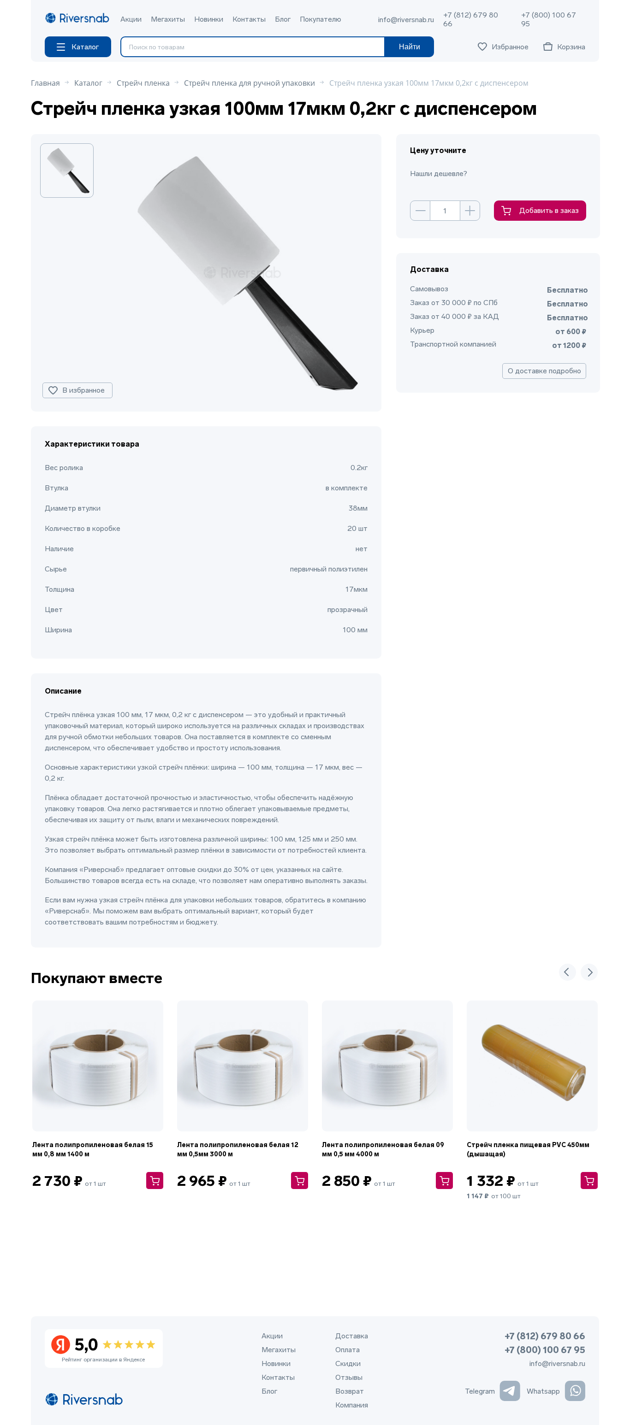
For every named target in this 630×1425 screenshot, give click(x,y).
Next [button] (589, 972)
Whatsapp (543, 1391)
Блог (283, 19)
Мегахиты (168, 19)
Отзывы (349, 1377)
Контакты (249, 19)
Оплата (347, 1349)
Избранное (510, 46)
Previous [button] (567, 972)
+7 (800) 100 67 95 (548, 19)
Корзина (571, 46)
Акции (131, 19)
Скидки (348, 1363)
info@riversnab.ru (406, 19)
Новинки (208, 19)
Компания (351, 1405)
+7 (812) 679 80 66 (470, 19)
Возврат (349, 1391)
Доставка (351, 1335)
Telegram (480, 1391)
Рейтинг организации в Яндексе (103, 1349)
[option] (67, 170)
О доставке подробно (544, 370)
